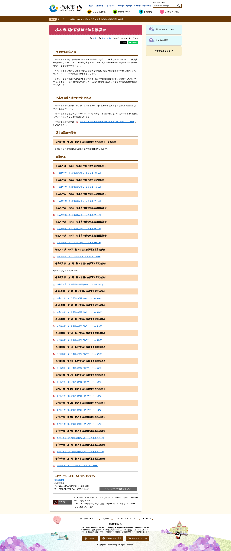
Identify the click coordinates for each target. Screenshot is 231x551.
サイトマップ (111, 6)
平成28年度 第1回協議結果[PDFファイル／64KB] (79, 201)
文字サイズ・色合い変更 (142, 6)
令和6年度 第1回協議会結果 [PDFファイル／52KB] (79, 410)
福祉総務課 (90, 19)
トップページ (63, 19)
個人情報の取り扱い (89, 518)
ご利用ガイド (100, 6)
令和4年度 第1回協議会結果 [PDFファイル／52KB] (79, 354)
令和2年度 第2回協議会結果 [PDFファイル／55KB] (79, 312)
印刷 (94, 38)
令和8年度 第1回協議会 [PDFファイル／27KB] (77, 466)
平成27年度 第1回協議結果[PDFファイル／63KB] (79, 173)
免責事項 (106, 518)
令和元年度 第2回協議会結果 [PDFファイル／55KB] (80, 284)
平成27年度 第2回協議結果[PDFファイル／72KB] (79, 187)
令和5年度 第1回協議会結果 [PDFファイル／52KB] (79, 382)
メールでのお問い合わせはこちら (118, 489)
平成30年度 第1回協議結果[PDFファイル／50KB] (79, 243)
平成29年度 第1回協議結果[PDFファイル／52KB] (79, 215)
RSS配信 (147, 518)
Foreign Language (125, 6)
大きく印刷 (106, 38)
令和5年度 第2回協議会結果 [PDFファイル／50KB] (79, 396)
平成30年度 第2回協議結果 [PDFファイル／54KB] (79, 257)
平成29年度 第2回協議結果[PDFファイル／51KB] (79, 229)
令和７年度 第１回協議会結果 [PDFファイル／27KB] (80, 452)
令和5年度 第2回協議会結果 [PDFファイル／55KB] (79, 368)
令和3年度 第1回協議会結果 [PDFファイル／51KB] (79, 326)
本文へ (91, 6)
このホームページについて (126, 518)
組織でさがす (77, 19)
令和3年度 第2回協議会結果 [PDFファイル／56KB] (79, 340)
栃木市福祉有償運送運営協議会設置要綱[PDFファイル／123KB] (107, 122)
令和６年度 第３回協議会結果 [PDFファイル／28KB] (80, 438)
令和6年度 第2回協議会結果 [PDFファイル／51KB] (79, 424)
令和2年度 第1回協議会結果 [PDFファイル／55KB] (79, 298)
